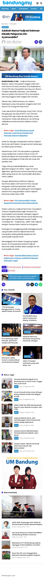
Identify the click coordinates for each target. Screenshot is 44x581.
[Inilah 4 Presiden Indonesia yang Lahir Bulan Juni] (32, 352)
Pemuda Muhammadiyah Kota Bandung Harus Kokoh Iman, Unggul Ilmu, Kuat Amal (28, 381)
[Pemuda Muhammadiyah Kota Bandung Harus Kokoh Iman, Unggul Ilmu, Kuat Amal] (7, 383)
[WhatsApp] (40, 284)
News (26, 311)
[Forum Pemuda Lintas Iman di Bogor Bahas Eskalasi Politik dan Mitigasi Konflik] (7, 396)
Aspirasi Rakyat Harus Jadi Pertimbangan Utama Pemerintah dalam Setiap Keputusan (27, 420)
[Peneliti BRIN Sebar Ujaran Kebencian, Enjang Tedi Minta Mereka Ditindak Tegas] (32, 303)
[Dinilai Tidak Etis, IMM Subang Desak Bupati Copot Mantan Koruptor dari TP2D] (7, 409)
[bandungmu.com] (18, 3)
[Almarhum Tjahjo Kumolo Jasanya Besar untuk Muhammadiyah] (11, 351)
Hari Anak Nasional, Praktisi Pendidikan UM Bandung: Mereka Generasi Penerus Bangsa (27, 534)
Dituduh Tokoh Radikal (32, 267)
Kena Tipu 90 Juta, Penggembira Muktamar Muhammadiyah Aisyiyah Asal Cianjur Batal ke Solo (26, 554)
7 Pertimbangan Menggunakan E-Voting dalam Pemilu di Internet (11, 309)
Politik (13, 271)
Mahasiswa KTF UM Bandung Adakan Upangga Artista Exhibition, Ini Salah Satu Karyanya (26, 544)
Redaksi (9, 41)
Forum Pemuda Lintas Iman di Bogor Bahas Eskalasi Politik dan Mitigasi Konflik (28, 394)
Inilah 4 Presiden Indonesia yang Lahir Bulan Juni (31, 363)
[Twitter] (32, 284)
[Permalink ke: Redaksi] (4, 42)
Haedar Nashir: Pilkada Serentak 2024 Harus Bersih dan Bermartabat (26, 446)
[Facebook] (28, 284)
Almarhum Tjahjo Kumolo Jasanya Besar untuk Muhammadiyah (11, 360)
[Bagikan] (40, 42)
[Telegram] (36, 284)
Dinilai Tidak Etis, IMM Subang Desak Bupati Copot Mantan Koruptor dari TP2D (28, 407)
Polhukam (5, 27)
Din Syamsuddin (15, 267)
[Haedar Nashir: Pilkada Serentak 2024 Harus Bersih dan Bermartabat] (7, 447)
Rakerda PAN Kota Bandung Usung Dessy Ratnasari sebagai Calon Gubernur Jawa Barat (31, 339)
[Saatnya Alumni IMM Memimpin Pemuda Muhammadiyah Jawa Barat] (7, 434)
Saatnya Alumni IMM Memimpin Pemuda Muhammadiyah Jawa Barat (26, 433)
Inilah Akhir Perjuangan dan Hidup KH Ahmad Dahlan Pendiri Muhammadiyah (27, 523)
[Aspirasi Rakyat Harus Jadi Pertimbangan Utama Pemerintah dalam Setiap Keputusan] (7, 422)
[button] (37, 3)
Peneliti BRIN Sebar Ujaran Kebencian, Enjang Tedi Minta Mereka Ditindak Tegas (32, 318)
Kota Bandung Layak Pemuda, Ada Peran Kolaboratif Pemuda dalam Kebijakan (10, 341)
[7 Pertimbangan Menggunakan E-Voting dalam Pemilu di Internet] (11, 299)
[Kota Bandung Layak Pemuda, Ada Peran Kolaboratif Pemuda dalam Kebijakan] (11, 330)
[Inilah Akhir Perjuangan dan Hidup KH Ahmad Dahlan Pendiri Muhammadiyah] (6, 524)
